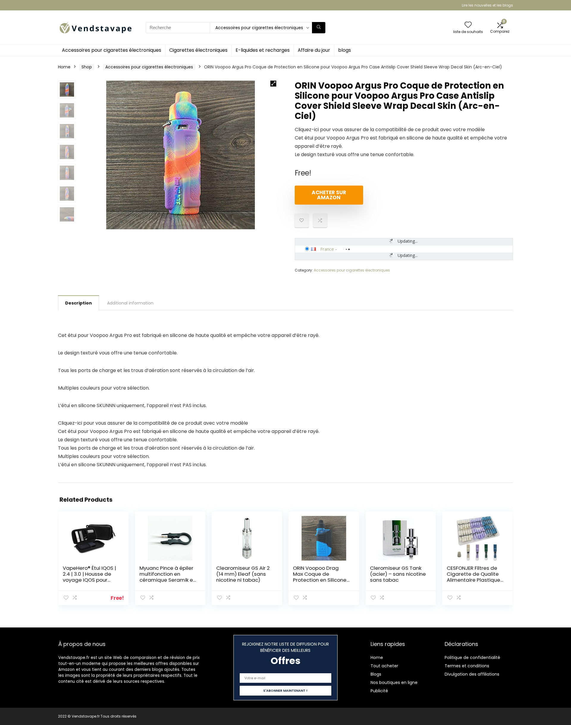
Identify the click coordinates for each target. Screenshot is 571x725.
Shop (86, 67)
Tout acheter (384, 666)
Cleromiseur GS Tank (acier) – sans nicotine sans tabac (398, 573)
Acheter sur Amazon (329, 195)
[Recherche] (318, 27)
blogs (344, 50)
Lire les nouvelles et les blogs (487, 5)
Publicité (379, 691)
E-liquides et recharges (263, 50)
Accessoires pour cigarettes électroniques (111, 50)
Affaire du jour (314, 50)
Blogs (376, 674)
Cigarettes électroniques (198, 50)
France (327, 249)
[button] (273, 84)
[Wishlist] (468, 25)
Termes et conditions (467, 666)
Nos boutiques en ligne (394, 682)
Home (64, 67)
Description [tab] (78, 303)
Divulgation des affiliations (472, 674)
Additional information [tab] (130, 303)
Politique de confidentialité (472, 657)
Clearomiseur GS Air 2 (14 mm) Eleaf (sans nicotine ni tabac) (243, 573)
